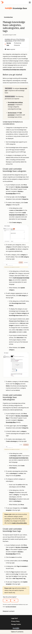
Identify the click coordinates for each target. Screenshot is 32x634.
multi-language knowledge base (18, 458)
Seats (8, 49)
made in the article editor (19, 523)
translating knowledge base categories (14, 69)
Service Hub (9, 44)
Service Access (12, 112)
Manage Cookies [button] (16, 624)
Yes (7, 600)
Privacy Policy (15, 621)
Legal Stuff (14, 618)
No (14, 600)
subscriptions (8, 41)
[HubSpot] (2, 2)
